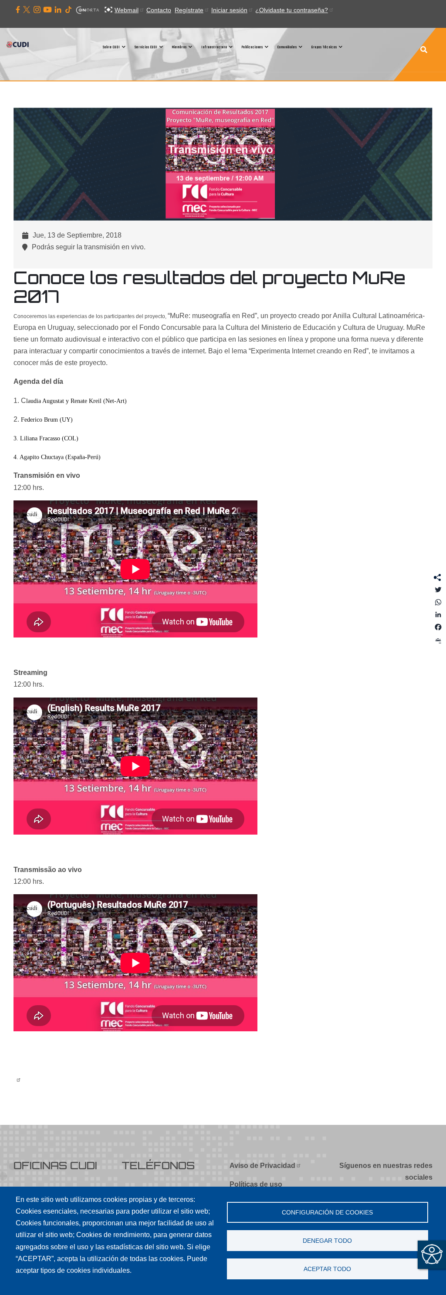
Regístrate (189, 10)
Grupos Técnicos (324, 47)
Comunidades (287, 47)
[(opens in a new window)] (18, 10)
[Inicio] (18, 47)
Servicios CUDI (146, 47)
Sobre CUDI (111, 47)
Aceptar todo (327, 1269)
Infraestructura (214, 47)
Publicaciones (252, 47)
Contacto (158, 10)
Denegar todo (327, 1241)
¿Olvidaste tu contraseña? (291, 10)
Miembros (179, 47)
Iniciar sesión (229, 10)
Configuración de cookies (327, 1212)
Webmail (127, 10)
